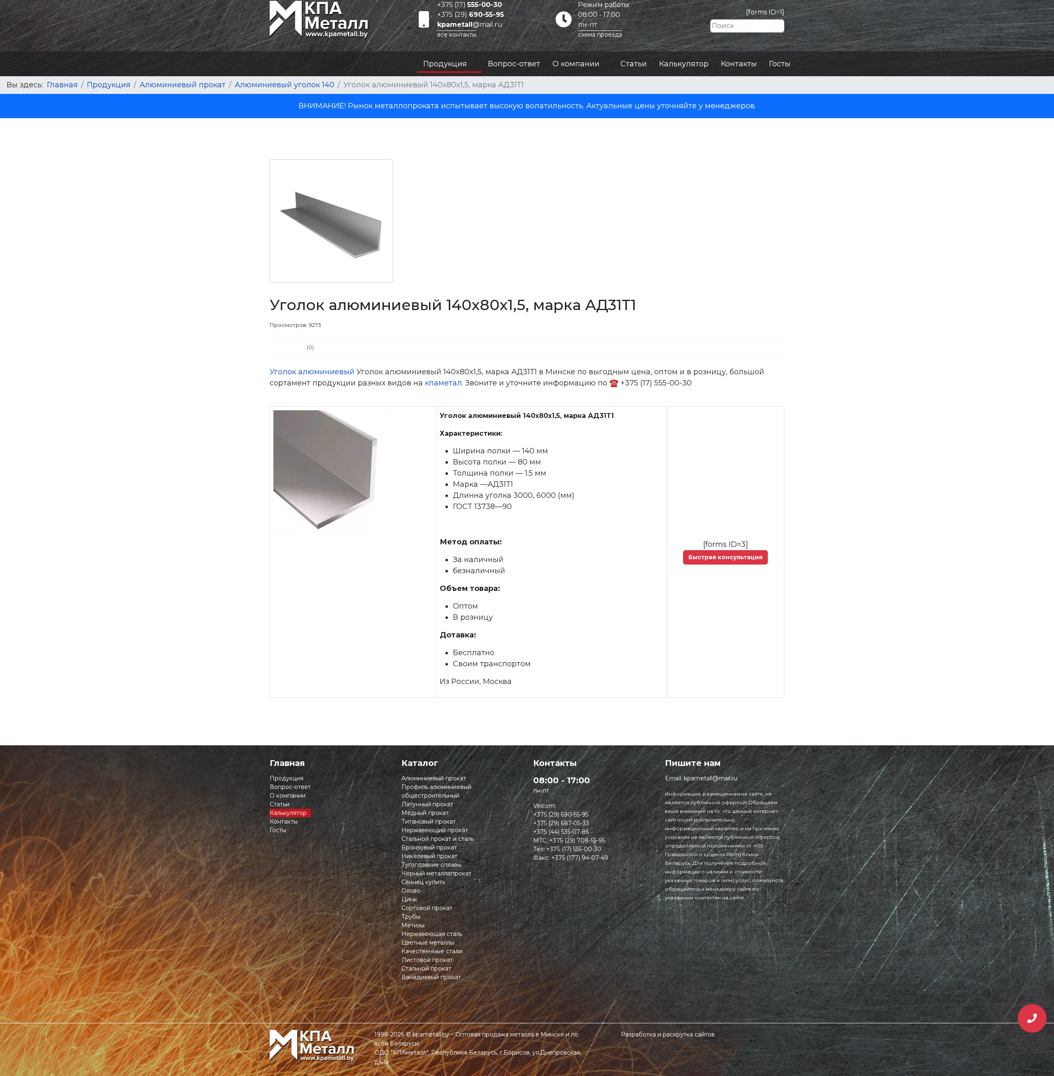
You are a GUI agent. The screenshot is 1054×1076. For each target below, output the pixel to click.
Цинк (409, 899)
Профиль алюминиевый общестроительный (436, 791)
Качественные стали (431, 951)
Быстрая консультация (725, 557)
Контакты (739, 63)
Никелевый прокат (429, 856)
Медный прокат (425, 813)
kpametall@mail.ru (710, 778)
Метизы (412, 925)
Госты (779, 63)
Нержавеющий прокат (434, 830)
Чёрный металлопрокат (436, 873)
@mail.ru (469, 24)
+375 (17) (469, 5)
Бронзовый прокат (429, 847)
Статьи (633, 63)
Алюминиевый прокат (433, 778)
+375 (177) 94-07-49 (579, 857)
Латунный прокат (427, 804)
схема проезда (600, 34)
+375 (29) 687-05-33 (561, 823)
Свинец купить (423, 882)
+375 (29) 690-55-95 (560, 814)
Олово (410, 890)
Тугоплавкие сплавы (431, 864)
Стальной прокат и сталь (437, 839)
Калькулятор (684, 63)
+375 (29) (470, 15)
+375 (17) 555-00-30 (574, 849)
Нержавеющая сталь (431, 934)
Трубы (410, 916)
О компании (576, 63)
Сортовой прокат (426, 908)
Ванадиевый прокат (431, 977)
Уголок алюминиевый (312, 371)
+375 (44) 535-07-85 (561, 832)
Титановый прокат (428, 821)
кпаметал (443, 382)
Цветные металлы (427, 942)
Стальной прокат (426, 968)
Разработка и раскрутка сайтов (668, 1034)
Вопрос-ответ (514, 63)
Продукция (445, 63)
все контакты (456, 34)
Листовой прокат (427, 960)
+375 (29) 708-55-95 (577, 840)
